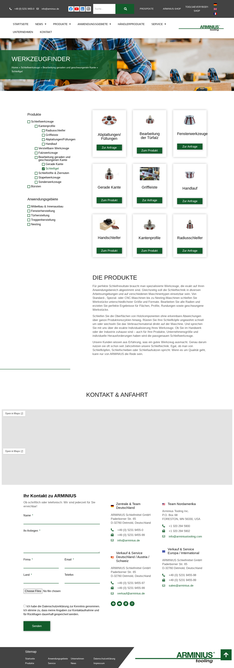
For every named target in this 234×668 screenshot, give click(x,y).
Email (68, 559)
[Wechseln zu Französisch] (215, 13)
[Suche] (124, 9)
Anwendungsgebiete (93, 24)
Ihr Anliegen (31, 530)
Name (27, 515)
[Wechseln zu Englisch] (215, 9)
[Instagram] (88, 9)
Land (26, 574)
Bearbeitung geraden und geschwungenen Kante (69, 67)
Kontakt (46, 32)
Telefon (69, 574)
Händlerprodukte (131, 24)
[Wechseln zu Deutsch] (215, 4)
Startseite (20, 24)
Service (157, 24)
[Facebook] (71, 9)
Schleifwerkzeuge (30, 67)
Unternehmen (23, 32)
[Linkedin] (82, 9)
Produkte (60, 24)
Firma (27, 559)
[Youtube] (76, 9)
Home (15, 67)
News (39, 24)
